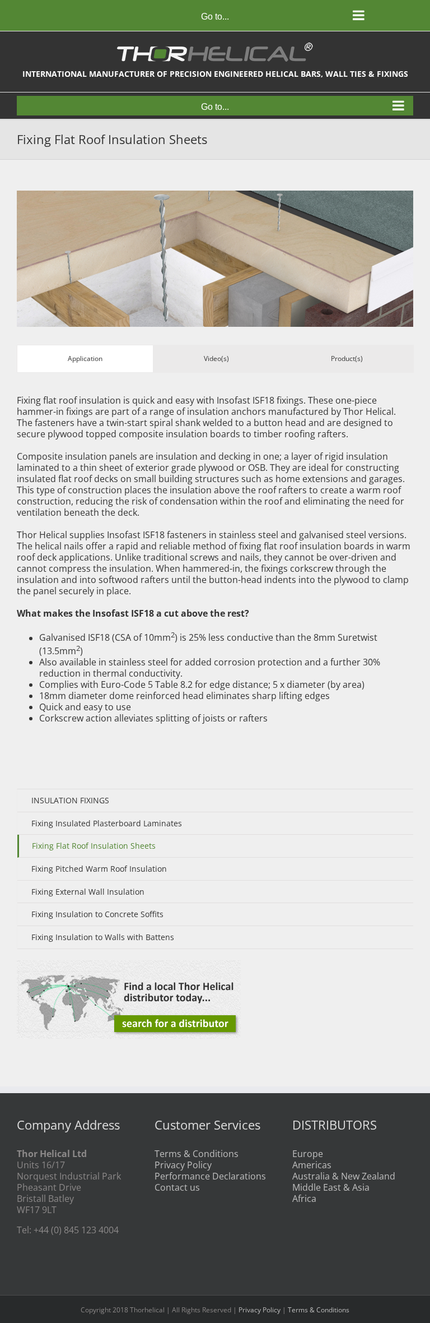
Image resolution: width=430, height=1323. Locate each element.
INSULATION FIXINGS (70, 800)
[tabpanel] (215, 564)
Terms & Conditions (197, 1153)
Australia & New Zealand (343, 1176)
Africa (304, 1198)
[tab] (85, 359)
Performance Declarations (210, 1176)
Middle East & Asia (331, 1187)
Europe (307, 1153)
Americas (311, 1165)
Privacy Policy (183, 1165)
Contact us (177, 1187)
